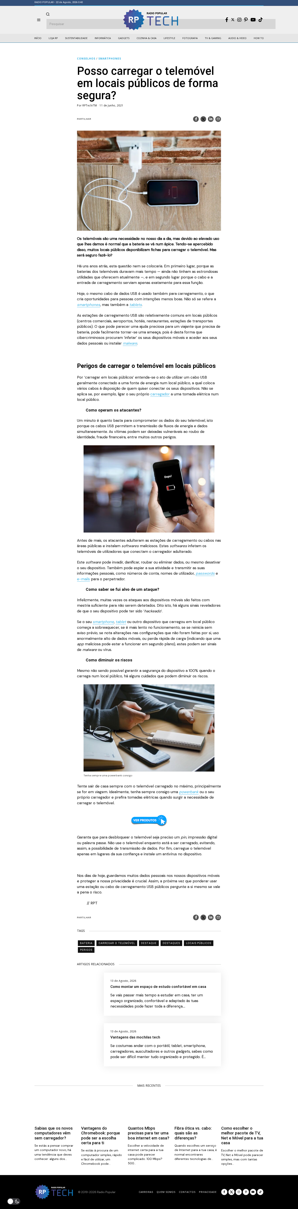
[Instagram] (239, 19)
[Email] (218, 119)
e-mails (83, 579)
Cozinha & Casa (146, 38)
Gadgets (123, 38)
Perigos (86, 949)
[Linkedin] (211, 119)
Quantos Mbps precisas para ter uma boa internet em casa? (148, 1133)
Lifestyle (169, 38)
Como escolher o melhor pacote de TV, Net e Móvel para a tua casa (242, 1135)
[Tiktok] (260, 19)
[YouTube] (253, 19)
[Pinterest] (246, 19)
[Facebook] (226, 19)
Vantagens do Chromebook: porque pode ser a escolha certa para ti (100, 1135)
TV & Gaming (213, 38)
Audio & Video (237, 38)
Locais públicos (198, 943)
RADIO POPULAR (44, 2)
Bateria (86, 943)
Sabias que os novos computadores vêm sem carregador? (53, 1133)
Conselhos (86, 58)
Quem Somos (166, 1192)
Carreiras (146, 1192)
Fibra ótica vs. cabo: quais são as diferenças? (193, 1133)
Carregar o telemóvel (117, 943)
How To (259, 38)
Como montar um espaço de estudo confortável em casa (158, 986)
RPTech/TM (89, 105)
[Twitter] (233, 20)
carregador (160, 394)
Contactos (187, 1192)
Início (37, 38)
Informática (103, 38)
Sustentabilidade (76, 38)
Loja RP (53, 38)
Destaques (171, 943)
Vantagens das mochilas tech (135, 1037)
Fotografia (190, 38)
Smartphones (109, 58)
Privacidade (208, 1192)
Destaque (149, 943)
